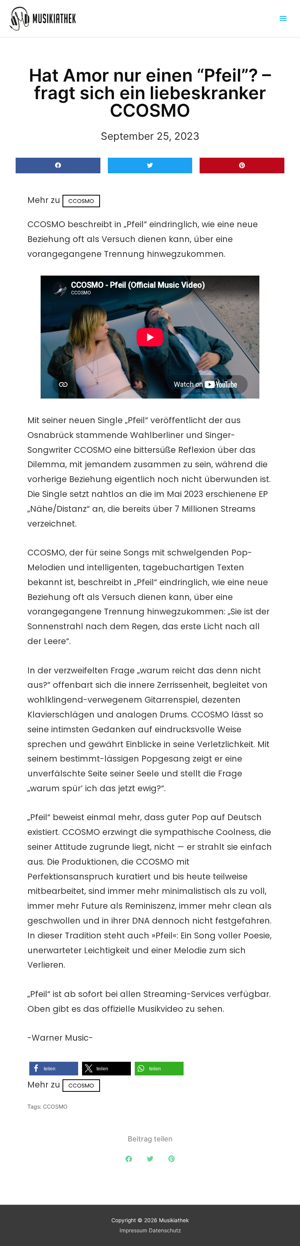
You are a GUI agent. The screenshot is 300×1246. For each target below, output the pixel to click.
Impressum (133, 1230)
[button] (58, 166)
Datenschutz (165, 1230)
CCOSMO (81, 201)
